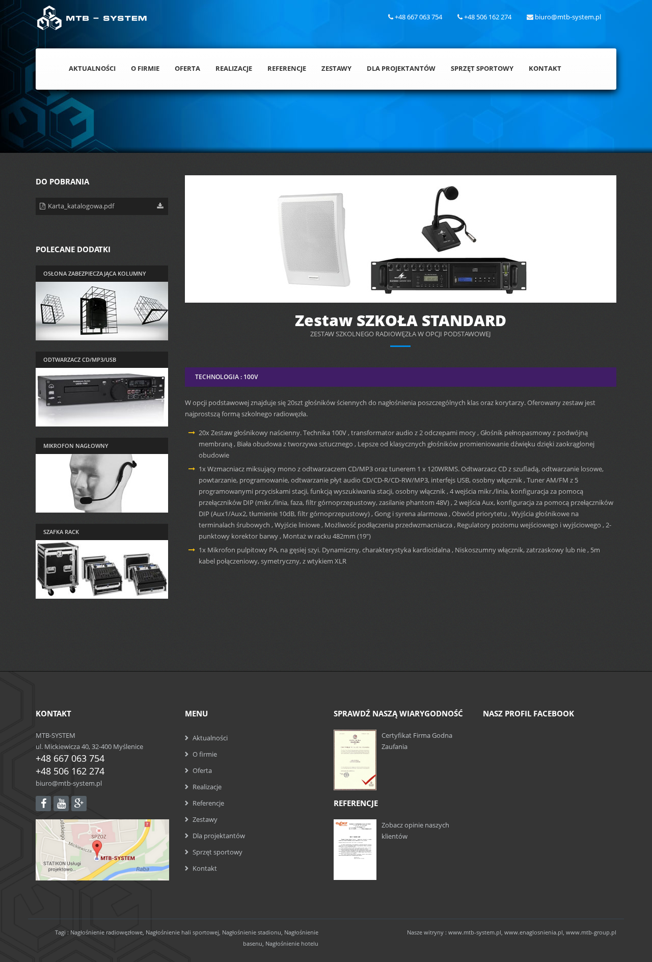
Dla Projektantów (401, 68)
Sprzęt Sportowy (482, 68)
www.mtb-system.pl (474, 932)
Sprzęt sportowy (217, 852)
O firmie (205, 754)
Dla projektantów (219, 835)
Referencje (286, 68)
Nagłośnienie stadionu (251, 932)
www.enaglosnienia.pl (533, 932)
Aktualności (92, 68)
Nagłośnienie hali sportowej (182, 932)
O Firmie (145, 68)
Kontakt (545, 68)
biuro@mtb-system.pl (69, 783)
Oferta (187, 68)
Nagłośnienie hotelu (291, 943)
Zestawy (336, 68)
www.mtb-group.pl (591, 932)
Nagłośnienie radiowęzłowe (106, 932)
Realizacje (233, 68)
